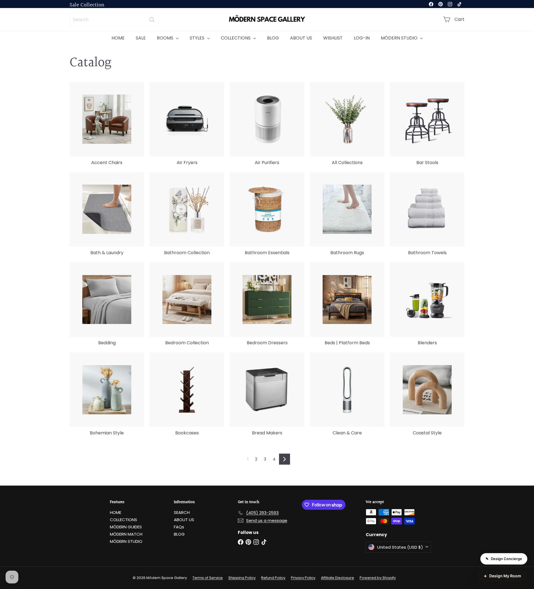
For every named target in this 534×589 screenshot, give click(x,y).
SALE (141, 38)
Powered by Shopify (378, 577)
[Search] (152, 19)
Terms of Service (207, 577)
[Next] (284, 459)
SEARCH (182, 512)
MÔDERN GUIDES (126, 527)
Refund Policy (273, 577)
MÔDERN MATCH (126, 534)
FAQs (179, 527)
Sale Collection (87, 5)
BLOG (273, 38)
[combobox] (114, 19)
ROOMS (165, 38)
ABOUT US (301, 38)
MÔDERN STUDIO (400, 38)
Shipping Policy (242, 577)
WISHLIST (333, 38)
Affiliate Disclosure (337, 577)
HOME (118, 38)
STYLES (198, 38)
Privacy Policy (303, 577)
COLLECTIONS (236, 38)
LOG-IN (362, 38)
